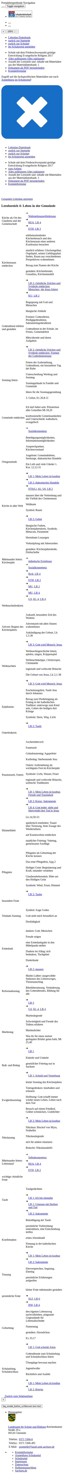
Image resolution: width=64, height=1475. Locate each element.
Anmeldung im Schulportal (16, 79)
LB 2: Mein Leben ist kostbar (44, 1120)
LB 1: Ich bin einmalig (40, 1197)
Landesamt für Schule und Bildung (27, 1426)
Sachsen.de (21, 1470)
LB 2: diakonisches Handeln (43, 482)
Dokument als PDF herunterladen (26, 67)
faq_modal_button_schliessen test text (22, 1406)
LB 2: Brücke (35, 1389)
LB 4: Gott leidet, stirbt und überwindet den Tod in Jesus (43, 809)
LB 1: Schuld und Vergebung (44, 1075)
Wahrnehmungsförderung (42, 216)
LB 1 (31, 1051)
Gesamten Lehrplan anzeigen (17, 199)
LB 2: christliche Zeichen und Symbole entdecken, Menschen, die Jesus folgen (44, 286)
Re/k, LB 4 (34, 573)
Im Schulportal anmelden (21, 46)
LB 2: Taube (35, 894)
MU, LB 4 (34, 592)
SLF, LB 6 (34, 1298)
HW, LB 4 (34, 1305)
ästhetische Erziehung (40, 561)
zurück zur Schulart (18, 43)
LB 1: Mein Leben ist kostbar (44, 476)
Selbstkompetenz (37, 1157)
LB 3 (31, 1002)
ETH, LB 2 (34, 580)
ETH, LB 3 (34, 228)
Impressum (21, 1461)
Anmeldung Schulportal (28, 1455)
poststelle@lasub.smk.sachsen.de (36, 1446)
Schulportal (21, 1458)
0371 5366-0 (26, 1439)
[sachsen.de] (1, 6)
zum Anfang (15, 168)
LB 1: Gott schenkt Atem (41, 1347)
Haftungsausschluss (25, 1467)
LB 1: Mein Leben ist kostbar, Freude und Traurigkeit (44, 793)
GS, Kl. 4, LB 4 (37, 599)
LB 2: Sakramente (38, 1213)
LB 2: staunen (36, 969)
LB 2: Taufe (34, 726)
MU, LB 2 (34, 586)
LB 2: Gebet (35, 519)
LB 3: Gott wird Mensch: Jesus (45, 644)
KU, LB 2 (33, 295)
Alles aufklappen (17, 58)
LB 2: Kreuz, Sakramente (42, 801)
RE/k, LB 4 (34, 222)
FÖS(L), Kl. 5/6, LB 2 (40, 488)
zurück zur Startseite (19, 40)
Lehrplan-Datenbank (19, 37)
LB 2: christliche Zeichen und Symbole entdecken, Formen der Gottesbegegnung (44, 352)
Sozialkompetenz (37, 431)
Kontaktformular (17, 70)
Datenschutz (21, 1464)
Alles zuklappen (35, 58)
